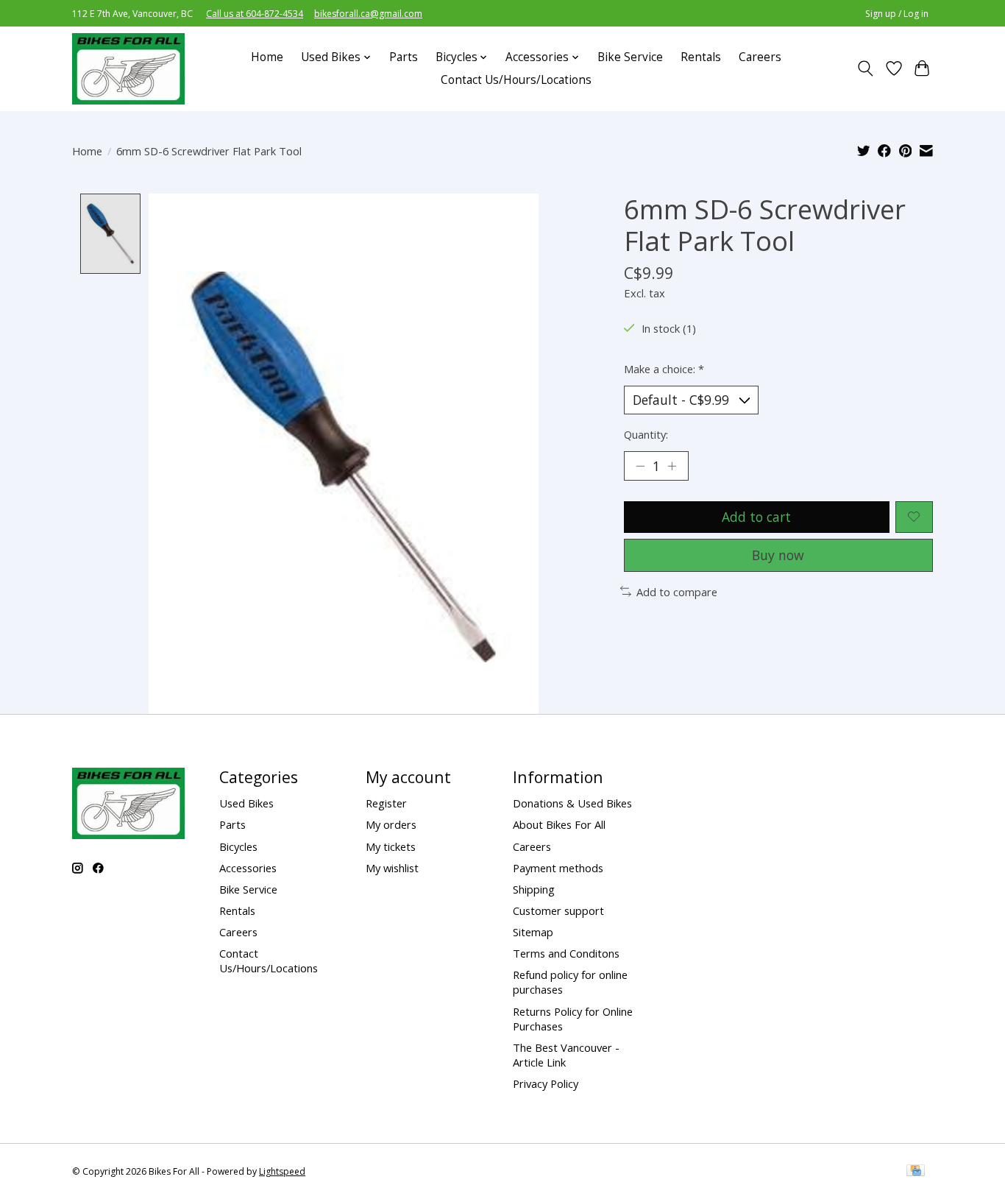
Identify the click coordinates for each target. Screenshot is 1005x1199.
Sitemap (533, 931)
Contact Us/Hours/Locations (516, 80)
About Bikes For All (559, 824)
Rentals (701, 57)
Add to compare (676, 591)
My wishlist (392, 867)
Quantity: (646, 434)
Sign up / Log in (896, 13)
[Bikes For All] (128, 68)
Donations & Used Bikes (572, 803)
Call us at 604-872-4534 (254, 13)
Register (386, 803)
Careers (760, 57)
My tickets (391, 846)
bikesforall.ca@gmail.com (368, 13)
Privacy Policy (545, 1083)
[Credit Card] (915, 1171)
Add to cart (756, 517)
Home (267, 57)
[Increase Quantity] (671, 466)
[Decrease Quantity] (640, 466)
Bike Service (630, 57)
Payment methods (558, 867)
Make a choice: (664, 368)
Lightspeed (282, 1171)
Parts (403, 57)
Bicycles (238, 846)
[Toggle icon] (865, 68)
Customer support (558, 910)
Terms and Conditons (566, 953)
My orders (391, 824)
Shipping (534, 889)
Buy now (778, 555)
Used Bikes (246, 803)
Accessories (248, 867)
